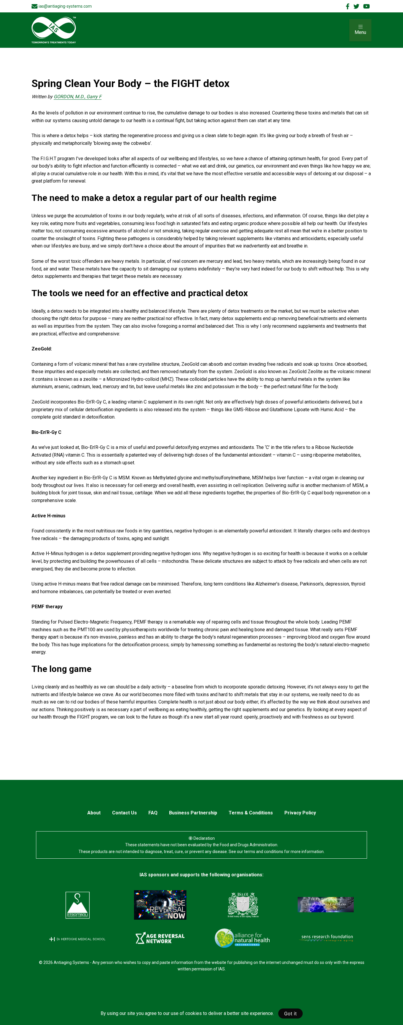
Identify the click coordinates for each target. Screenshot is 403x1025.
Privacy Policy (300, 813)
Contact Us (124, 813)
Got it (290, 1013)
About (94, 813)
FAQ (153, 813)
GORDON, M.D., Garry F (77, 96)
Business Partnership (193, 813)
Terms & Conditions (251, 813)
